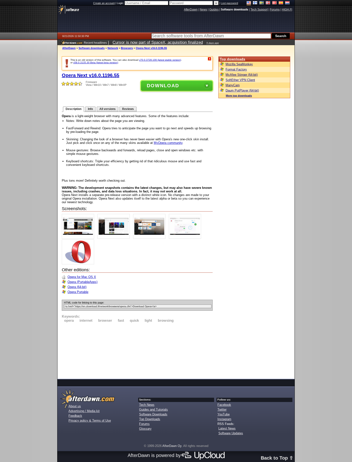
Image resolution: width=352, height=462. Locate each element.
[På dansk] (274, 3)
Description (73, 109)
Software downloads (92, 48)
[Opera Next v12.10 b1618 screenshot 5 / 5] (79, 263)
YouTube (223, 414)
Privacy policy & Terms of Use (89, 420)
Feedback (75, 416)
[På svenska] (261, 3)
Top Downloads (149, 419)
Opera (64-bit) (77, 287)
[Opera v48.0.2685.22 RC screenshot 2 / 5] (114, 237)
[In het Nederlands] (287, 3)
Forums (144, 424)
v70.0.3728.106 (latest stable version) (160, 60)
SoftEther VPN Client (240, 80)
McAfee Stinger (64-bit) (242, 74)
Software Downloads (153, 414)
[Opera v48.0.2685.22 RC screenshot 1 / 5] (79, 237)
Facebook (224, 405)
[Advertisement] (137, 350)
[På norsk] (268, 3)
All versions (107, 109)
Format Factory (236, 69)
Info (90, 109)
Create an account (104, 3)
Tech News (146, 405)
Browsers (127, 48)
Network (113, 48)
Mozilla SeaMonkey (239, 64)
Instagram (224, 419)
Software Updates (230, 433)
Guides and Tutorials (153, 409)
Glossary (145, 428)
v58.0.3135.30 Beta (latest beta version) (95, 62)
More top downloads (239, 95)
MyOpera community (168, 143)
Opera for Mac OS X (82, 277)
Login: (121, 3)
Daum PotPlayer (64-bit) (242, 90)
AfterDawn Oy (172, 446)
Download (163, 85)
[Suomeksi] (255, 3)
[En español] (281, 3)
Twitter (222, 409)
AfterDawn (69, 48)
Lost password (229, 3)
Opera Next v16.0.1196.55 (151, 48)
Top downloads (232, 59)
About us (74, 406)
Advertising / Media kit (84, 411)
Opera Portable (78, 292)
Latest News (227, 428)
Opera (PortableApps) (82, 282)
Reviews (128, 109)
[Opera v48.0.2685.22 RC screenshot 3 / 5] (150, 237)
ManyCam (233, 85)
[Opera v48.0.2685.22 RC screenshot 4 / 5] (186, 237)
